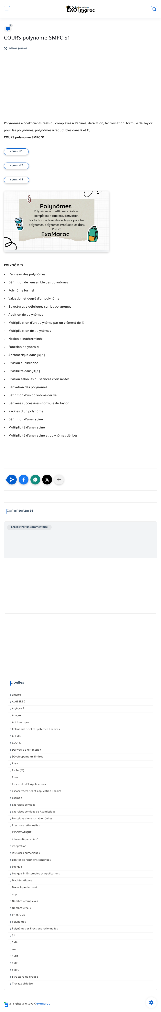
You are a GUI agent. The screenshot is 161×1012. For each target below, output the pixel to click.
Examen (16, 798)
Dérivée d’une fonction (26, 750)
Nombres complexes (24, 901)
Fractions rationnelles (25, 825)
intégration (18, 846)
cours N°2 (16, 165)
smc (14, 949)
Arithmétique (20, 722)
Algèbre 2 (17, 708)
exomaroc (43, 1004)
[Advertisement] (80, 93)
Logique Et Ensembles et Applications (35, 873)
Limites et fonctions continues (31, 860)
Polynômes (18, 922)
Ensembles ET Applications (28, 784)
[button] (23, 479)
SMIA (14, 956)
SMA (14, 942)
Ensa (14, 763)
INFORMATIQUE (21, 832)
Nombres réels (21, 908)
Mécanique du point (24, 887)
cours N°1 (16, 151)
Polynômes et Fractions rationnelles (34, 928)
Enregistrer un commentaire (29, 527)
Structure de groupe (24, 977)
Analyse (16, 715)
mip (14, 894)
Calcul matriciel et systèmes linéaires (35, 729)
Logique (16, 867)
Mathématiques (21, 880)
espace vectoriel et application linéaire (36, 791)
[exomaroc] (80, 9)
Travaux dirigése (22, 984)
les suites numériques (25, 853)
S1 (13, 935)
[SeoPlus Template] (6, 1004)
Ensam (15, 777)
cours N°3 (16, 180)
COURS (16, 743)
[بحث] (154, 9)
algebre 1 (17, 695)
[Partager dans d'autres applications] (59, 479)
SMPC (15, 970)
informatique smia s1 (24, 839)
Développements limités (27, 757)
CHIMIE (16, 736)
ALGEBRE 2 (18, 701)
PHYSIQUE (18, 915)
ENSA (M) (17, 770)
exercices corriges (23, 805)
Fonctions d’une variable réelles (31, 818)
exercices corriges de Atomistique (33, 812)
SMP (14, 963)
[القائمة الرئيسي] (7, 9)
